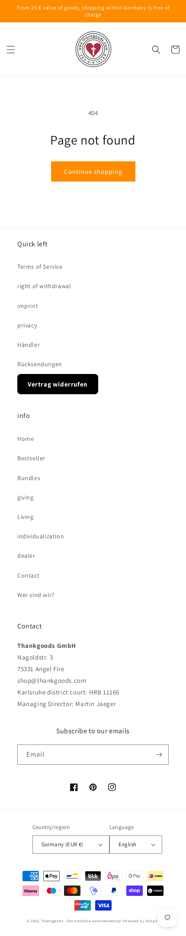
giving (25, 497)
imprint (27, 306)
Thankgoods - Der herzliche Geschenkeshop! (81, 920)
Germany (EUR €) (62, 844)
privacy (27, 325)
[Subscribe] (158, 754)
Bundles (28, 478)
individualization (40, 536)
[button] (10, 49)
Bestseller (31, 458)
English (128, 844)
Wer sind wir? (36, 595)
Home (25, 439)
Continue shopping (93, 171)
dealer (26, 555)
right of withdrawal (44, 286)
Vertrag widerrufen (58, 384)
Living (25, 517)
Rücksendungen (39, 364)
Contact (28, 575)
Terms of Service (40, 266)
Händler (28, 345)
